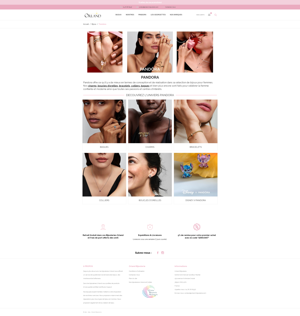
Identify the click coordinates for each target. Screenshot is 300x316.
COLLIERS (104, 200)
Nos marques (176, 15)
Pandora (142, 15)
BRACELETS (196, 147)
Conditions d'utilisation (136, 271)
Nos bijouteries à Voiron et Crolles (140, 282)
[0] (209, 15)
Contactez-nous (169, 7)
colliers (135, 85)
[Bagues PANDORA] (104, 121)
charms (92, 85)
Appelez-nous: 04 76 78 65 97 (185, 289)
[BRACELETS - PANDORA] (196, 121)
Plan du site (133, 278)
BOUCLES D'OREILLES (150, 200)
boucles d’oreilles (108, 85)
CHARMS (149, 147)
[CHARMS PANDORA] (150, 121)
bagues (145, 85)
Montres (130, 15)
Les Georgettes (158, 15)
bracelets (124, 85)
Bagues (104, 147)
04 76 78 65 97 (127, 7)
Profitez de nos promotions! (150, 2)
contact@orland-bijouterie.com (147, 7)
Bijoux (118, 15)
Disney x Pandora (196, 200)
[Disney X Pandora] (196, 174)
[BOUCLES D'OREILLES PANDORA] (150, 174)
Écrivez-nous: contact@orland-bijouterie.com (190, 293)
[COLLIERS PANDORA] (104, 174)
